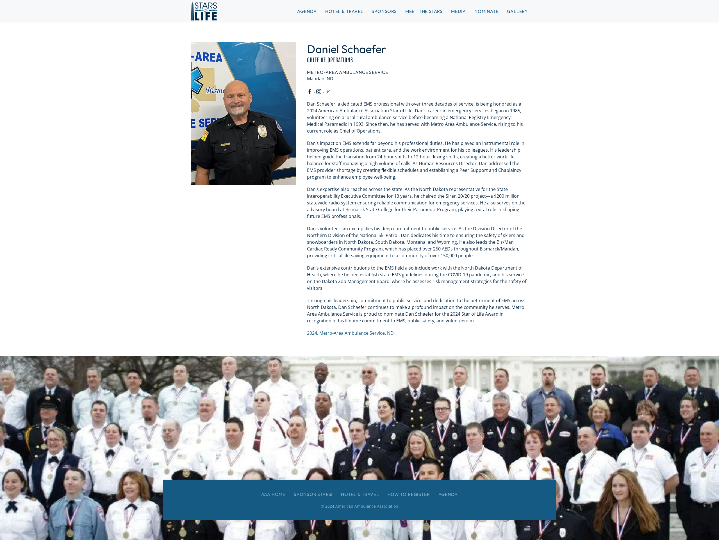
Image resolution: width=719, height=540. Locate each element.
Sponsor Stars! (313, 494)
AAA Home (273, 494)
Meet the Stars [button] (424, 11)
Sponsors (384, 11)
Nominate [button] (486, 11)
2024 (312, 333)
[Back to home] (204, 11)
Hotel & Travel (344, 11)
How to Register (409, 494)
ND (390, 333)
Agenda (448, 494)
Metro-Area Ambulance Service (352, 333)
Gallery (517, 11)
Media (458, 11)
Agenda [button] (307, 11)
